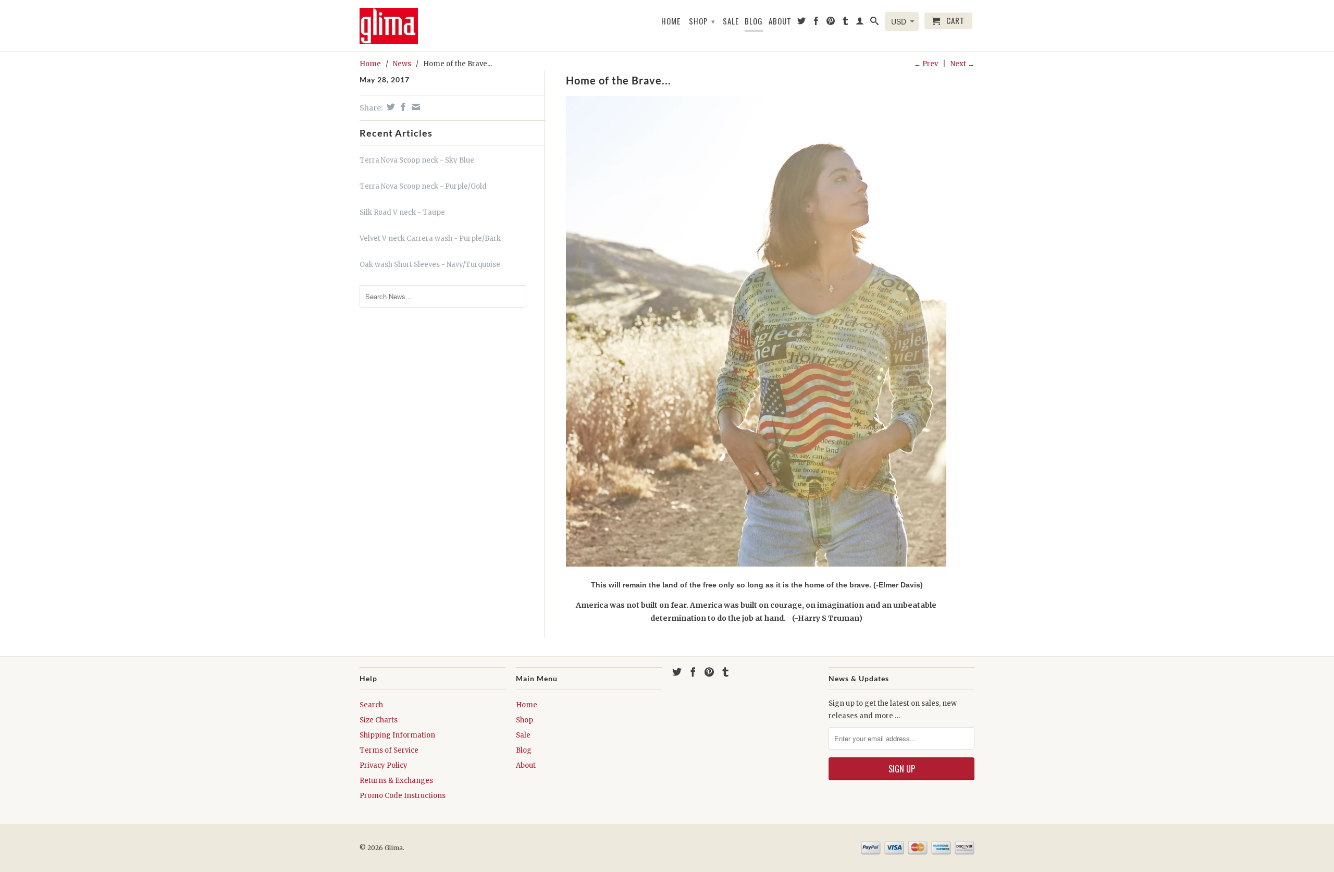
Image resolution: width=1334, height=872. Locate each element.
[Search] (874, 23)
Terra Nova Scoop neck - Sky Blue (417, 160)
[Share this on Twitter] (389, 107)
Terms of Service (389, 750)
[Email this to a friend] (414, 107)
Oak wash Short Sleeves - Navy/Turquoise (430, 264)
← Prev (926, 63)
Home (671, 21)
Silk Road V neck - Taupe (402, 212)
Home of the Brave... (618, 80)
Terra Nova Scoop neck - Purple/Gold (423, 186)
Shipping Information (397, 735)
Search (371, 705)
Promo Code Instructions (403, 795)
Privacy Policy (383, 765)
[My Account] (860, 23)
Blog (754, 21)
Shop (702, 21)
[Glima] (393, 26)
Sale (731, 21)
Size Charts (379, 720)
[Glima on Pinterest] (830, 23)
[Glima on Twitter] (801, 23)
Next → (962, 63)
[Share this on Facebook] (402, 107)
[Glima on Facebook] (816, 23)
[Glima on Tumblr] (845, 23)
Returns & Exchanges (396, 780)
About (780, 21)
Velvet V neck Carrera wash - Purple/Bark (430, 238)
